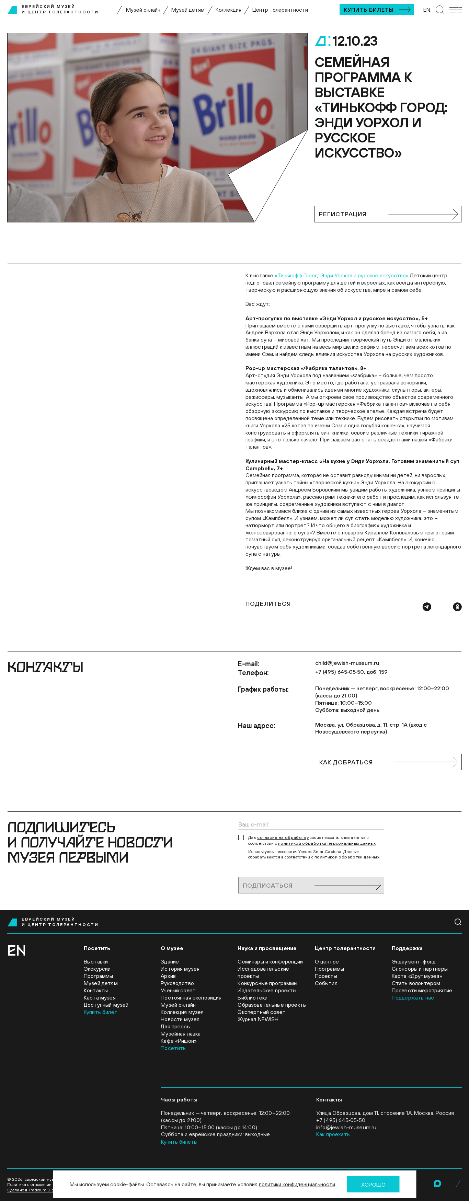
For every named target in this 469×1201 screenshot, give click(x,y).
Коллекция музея (182, 1012)
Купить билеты (369, 10)
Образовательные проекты (272, 1005)
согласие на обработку (283, 837)
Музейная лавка (181, 1033)
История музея (180, 969)
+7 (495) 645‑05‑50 (340, 1120)
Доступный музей (106, 1005)
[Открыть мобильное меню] (455, 9)
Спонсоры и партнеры (420, 969)
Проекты (326, 976)
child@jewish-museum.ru (347, 663)
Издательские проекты (267, 990)
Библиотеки (252, 997)
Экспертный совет (262, 1012)
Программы (98, 976)
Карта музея (100, 997)
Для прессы (176, 1026)
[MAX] (437, 1183)
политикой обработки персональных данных (327, 843)
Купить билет (100, 1012)
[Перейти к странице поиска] (440, 9)
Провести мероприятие (422, 990)
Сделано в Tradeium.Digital (33, 1190)
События (326, 983)
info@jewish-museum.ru (346, 1127)
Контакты (96, 990)
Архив (168, 976)
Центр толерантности (280, 10)
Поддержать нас (413, 997)
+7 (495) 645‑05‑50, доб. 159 (351, 672)
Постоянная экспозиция (191, 997)
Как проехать (333, 1134)
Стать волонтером (416, 983)
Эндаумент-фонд (414, 961)
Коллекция (228, 10)
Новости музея (180, 1019)
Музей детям (188, 10)
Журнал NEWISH (258, 1019)
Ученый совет (178, 990)
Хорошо (373, 1184)
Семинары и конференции (270, 961)
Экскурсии (97, 969)
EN (426, 10)
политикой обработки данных (346, 857)
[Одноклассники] (457, 606)
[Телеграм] (426, 606)
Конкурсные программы (267, 983)
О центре (327, 961)
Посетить (173, 1048)
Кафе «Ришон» (179, 1041)
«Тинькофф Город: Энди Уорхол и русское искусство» (342, 275)
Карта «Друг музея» (417, 976)
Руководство (177, 983)
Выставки (96, 961)
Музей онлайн (143, 10)
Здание (170, 961)
